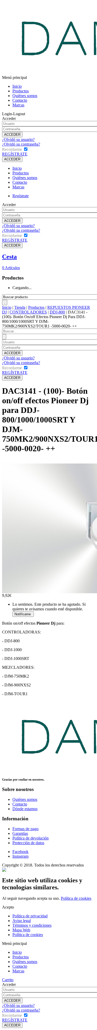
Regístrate (20, 196)
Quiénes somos (24, 95)
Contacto (19, 100)
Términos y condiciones (31, 925)
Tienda (19, 307)
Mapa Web (21, 930)
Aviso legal (21, 920)
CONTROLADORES (28, 312)
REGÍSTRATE (14, 154)
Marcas (18, 105)
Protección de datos (28, 843)
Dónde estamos (25, 809)
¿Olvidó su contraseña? (21, 144)
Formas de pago (25, 829)
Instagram (20, 856)
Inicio (17, 86)
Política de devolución (30, 838)
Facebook (20, 851)
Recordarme (12, 149)
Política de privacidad (30, 916)
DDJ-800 (57, 312)
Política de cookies (76, 898)
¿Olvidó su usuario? (18, 139)
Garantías (20, 833)
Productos (20, 91)
